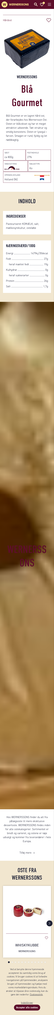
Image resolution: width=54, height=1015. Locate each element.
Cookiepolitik (36, 994)
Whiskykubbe (27, 948)
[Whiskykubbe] (27, 908)
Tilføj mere (26, 852)
